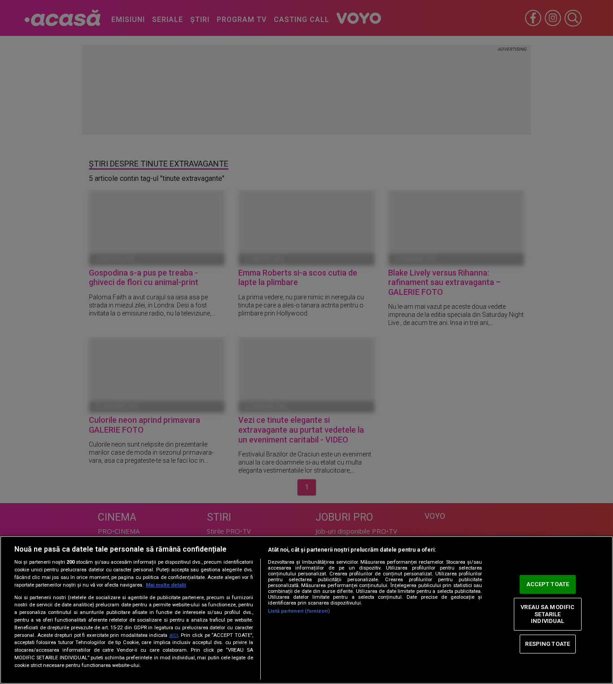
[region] (306, 610)
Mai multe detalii (166, 585)
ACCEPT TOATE (547, 584)
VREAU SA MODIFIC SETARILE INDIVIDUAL (547, 614)
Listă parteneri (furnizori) (299, 611)
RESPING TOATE (547, 643)
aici (173, 635)
